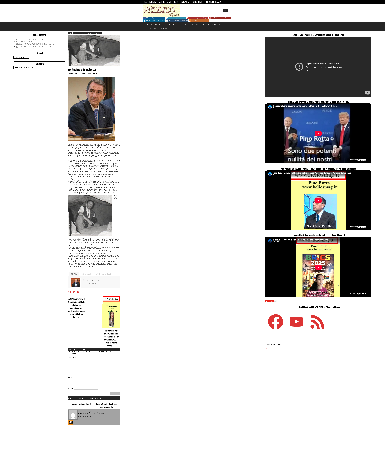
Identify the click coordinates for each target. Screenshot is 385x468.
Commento (72, 358)
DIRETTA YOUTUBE (185, 2)
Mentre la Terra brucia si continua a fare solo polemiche (33, 46)
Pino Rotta (80, 73)
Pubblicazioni (152, 2)
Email (70, 383)
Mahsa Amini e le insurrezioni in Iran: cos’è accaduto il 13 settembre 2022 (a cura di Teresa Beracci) (111, 338)
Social (88, 274)
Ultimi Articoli (104, 274)
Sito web (71, 388)
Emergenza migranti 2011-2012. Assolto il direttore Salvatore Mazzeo (38, 40)
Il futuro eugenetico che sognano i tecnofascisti (31, 48)
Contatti (176, 2)
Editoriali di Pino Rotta (79, 33)
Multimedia (162, 2)
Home (145, 2)
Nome (70, 377)
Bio (75, 274)
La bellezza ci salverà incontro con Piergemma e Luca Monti (35, 45)
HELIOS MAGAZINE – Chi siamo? (213, 2)
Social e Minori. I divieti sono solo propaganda (30, 43)
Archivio (169, 2)
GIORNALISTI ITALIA (197, 2)
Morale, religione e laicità (24, 41)
